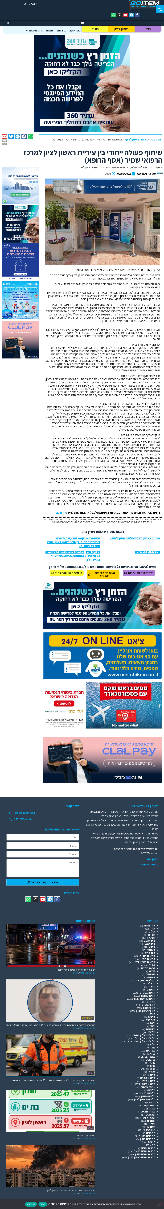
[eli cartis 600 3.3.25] (20, 357)
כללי (152, 1044)
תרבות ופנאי (148, 1148)
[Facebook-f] (137, 15)
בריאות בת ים (147, 956)
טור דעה (150, 1020)
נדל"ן (152, 1063)
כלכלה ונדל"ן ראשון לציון (141, 1041)
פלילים (151, 1090)
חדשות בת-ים (147, 992)
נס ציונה (61, 30)
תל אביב (150, 1145)
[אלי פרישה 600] (82, 130)
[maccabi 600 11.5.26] (20, 279)
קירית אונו (149, 1108)
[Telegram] (131, 15)
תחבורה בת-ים (147, 1136)
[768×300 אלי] (102, 727)
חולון (148, 29)
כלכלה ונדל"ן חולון (144, 1038)
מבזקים (150, 1050)
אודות (23, 3)
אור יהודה (149, 925)
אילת (152, 931)
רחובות (50, 30)
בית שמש (150, 953)
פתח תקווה (149, 1105)
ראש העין (150, 1114)
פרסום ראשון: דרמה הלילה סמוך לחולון (135, 538)
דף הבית (34, 3)
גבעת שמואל (148, 968)
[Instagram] (119, 15)
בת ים (95, 29)
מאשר (42, 1204)
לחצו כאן (60, 513)
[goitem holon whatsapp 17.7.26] (20, 203)
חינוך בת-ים (148, 1005)
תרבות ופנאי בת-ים (144, 1151)
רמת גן (151, 1127)
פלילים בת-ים (147, 1093)
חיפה (152, 1014)
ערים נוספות (36, 30)
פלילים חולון (148, 1096)
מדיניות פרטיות (149, 864)
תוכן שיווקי (149, 1130)
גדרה (152, 971)
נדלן (152, 1066)
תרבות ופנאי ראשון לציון (141, 1157)
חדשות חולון (148, 995)
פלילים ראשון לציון (144, 1099)
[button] (160, 9)
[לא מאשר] (159, 1204)
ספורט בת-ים (147, 1078)
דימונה (151, 977)
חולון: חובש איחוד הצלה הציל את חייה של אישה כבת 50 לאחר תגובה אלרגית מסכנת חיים (53, 1080)
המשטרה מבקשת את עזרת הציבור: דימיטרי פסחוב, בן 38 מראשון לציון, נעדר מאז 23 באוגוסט (73, 542)
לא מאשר (31, 1204)
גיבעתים (150, 974)
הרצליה (151, 983)
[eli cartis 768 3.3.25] (102, 782)
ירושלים (150, 1029)
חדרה (152, 986)
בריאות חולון (148, 959)
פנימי (152, 1102)
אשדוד (151, 934)
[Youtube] (125, 15)
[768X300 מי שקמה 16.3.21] (102, 677)
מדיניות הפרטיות (59, 1203)
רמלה (152, 1124)
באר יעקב (75, 30)
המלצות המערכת (145, 980)
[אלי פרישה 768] (102, 627)
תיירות (151, 1142)
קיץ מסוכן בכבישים (147, 552)
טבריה (151, 1017)
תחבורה (150, 1133)
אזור (152, 928)
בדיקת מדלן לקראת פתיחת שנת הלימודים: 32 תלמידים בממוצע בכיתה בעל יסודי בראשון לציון (72, 556)
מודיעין (151, 1053)
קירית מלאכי (148, 1111)
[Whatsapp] (113, 15)
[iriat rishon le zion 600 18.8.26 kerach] (20, 318)
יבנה (152, 1023)
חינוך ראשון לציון (145, 1011)
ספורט (151, 1075)
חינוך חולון (149, 1008)
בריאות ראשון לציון (137, 139)
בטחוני (151, 950)
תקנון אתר (152, 859)
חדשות (151, 989)
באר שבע (150, 944)
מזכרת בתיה (148, 1056)
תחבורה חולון (147, 1139)
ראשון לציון (121, 29)
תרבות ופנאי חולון (145, 1154)
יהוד (152, 1026)
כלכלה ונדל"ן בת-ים (143, 1035)
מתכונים (150, 1059)
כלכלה (151, 1032)
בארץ (152, 947)
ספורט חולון (148, 1081)
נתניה (152, 1072)
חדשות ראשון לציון (144, 998)
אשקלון (151, 937)
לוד (153, 1047)
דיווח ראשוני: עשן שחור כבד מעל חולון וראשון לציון (71, 1190)
